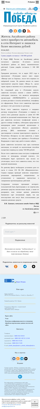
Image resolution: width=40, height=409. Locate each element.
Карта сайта (9, 316)
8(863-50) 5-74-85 (17, 343)
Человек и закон (28, 53)
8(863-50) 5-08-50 (19, 335)
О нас (6, 318)
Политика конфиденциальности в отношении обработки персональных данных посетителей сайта (19, 323)
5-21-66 (27, 338)
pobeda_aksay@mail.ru (15, 345)
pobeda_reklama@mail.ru (28, 345)
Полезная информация (18, 53)
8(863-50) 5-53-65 (17, 340)
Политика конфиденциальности (11, 405)
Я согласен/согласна (34, 403)
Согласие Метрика (7, 404)
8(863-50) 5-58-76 (20, 338)
